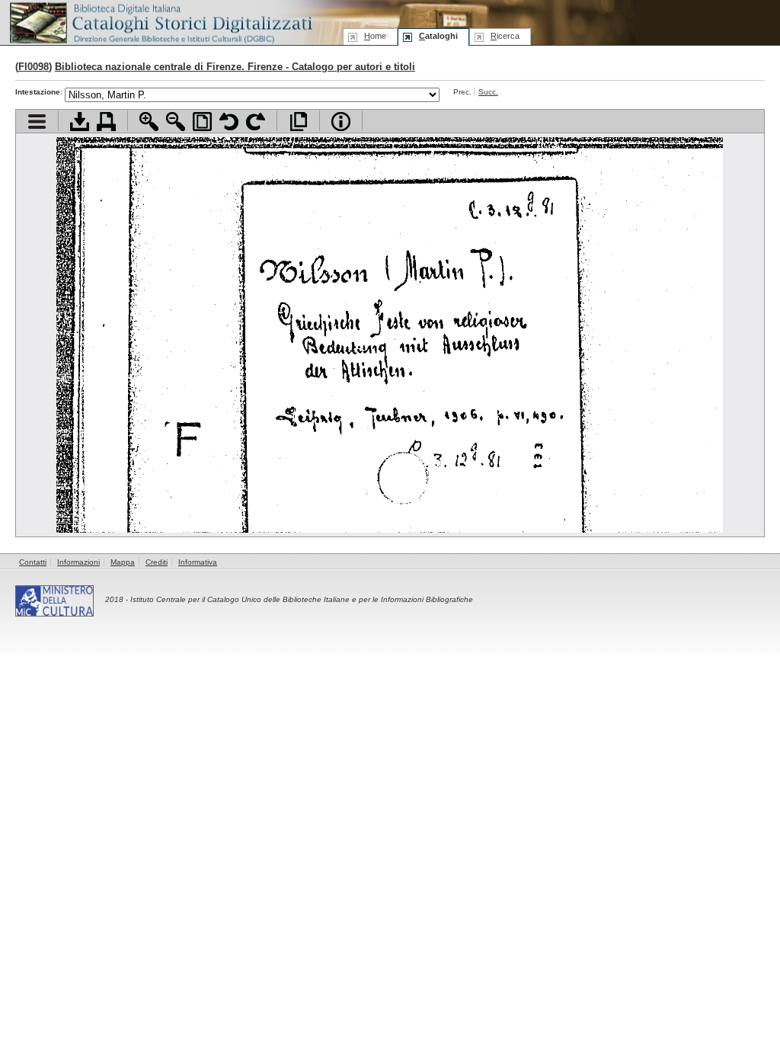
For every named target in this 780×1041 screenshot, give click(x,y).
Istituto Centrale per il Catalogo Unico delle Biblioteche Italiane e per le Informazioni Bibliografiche (301, 599)
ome (375, 35)
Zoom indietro (175, 121)
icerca (505, 35)
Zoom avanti (148, 121)
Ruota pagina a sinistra (228, 121)
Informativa (197, 562)
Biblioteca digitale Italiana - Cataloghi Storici (160, 21)
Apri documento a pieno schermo (298, 121)
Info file (340, 121)
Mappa (122, 562)
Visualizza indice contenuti (36, 121)
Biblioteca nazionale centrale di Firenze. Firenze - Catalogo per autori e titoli (235, 66)
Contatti (32, 562)
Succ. (488, 92)
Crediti (156, 562)
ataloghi (438, 35)
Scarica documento (79, 121)
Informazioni (78, 562)
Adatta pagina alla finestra (202, 121)
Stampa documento (106, 121)
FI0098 (33, 66)
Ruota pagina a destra (255, 121)
